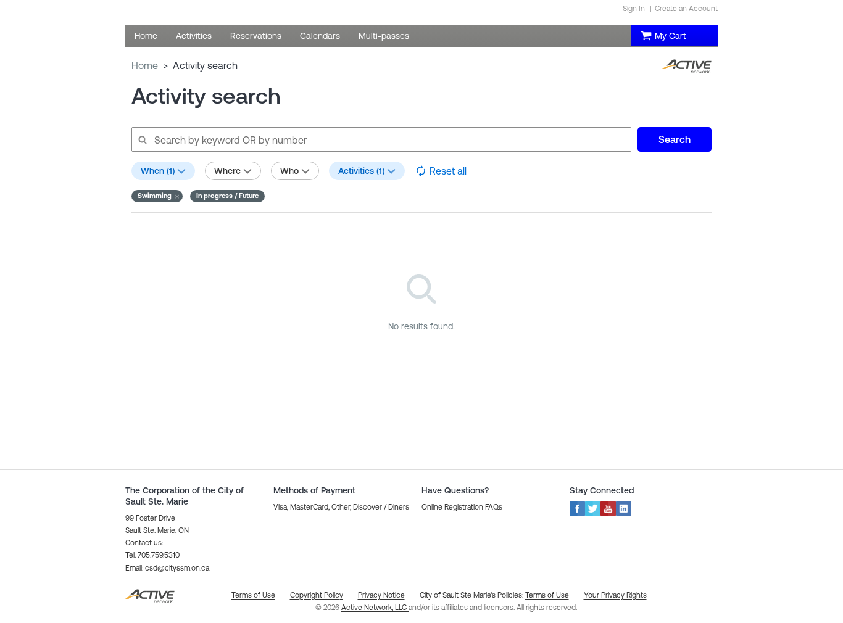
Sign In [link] (634, 8)
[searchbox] (380, 139)
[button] (157, 196)
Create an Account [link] (686, 8)
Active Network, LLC (375, 607)
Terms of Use (547, 595)
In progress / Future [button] (227, 195)
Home (144, 65)
